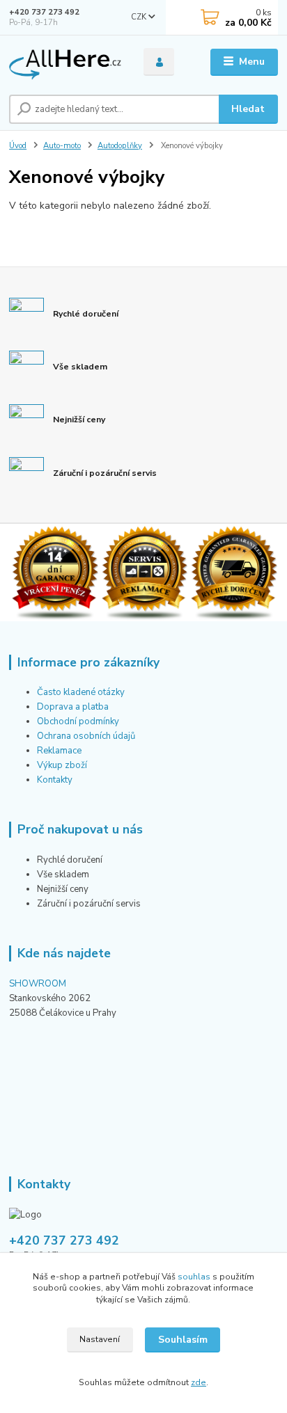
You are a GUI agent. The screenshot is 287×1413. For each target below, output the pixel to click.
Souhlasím (183, 1339)
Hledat (248, 108)
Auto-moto (62, 146)
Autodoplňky (120, 146)
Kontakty (54, 780)
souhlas (194, 1276)
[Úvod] (65, 62)
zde (198, 1382)
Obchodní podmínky (78, 721)
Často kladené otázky (81, 692)
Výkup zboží (63, 765)
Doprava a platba (73, 707)
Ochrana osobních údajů (86, 736)
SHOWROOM (37, 983)
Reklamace (59, 750)
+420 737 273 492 (44, 12)
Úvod (17, 146)
